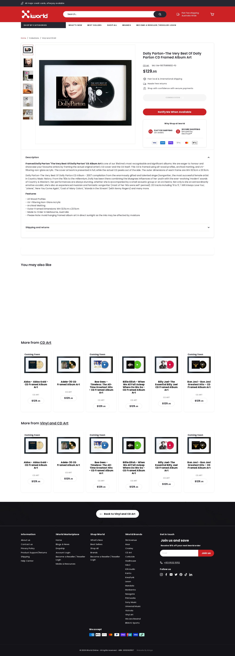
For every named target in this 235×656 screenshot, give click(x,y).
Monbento (130, 589)
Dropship (60, 548)
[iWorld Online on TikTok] (185, 574)
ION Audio (130, 569)
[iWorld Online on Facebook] (166, 574)
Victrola (129, 610)
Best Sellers (94, 25)
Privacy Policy (28, 548)
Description (32, 157)
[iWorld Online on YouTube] (171, 574)
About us (25, 540)
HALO (128, 564)
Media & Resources (65, 563)
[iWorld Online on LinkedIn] (190, 574)
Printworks (130, 598)
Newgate (130, 593)
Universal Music (133, 606)
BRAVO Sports (132, 622)
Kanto (128, 573)
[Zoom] (85, 94)
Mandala (129, 585)
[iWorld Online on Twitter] (176, 574)
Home (23, 38)
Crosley (129, 548)
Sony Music (131, 602)
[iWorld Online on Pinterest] (181, 574)
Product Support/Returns (34, 552)
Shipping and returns (37, 227)
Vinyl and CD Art (49, 38)
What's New (75, 25)
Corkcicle (130, 556)
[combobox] (114, 14)
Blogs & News (62, 544)
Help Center (27, 560)
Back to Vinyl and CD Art (119, 514)
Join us (206, 553)
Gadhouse (130, 560)
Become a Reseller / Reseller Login (156, 25)
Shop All (112, 25)
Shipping (25, 556)
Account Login (63, 552)
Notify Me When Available (174, 112)
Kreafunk (129, 577)
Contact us (27, 544)
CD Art (146, 65)
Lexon (128, 581)
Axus (127, 544)
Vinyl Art (129, 614)
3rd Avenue (131, 540)
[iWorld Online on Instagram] (161, 574)
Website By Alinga (145, 650)
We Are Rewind (133, 618)
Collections (34, 38)
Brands (126, 25)
